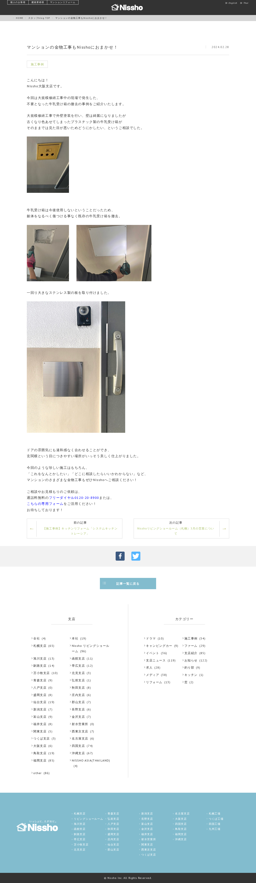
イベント (152, 653)
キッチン (191, 675)
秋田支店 (78, 687)
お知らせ (191, 660)
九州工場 (214, 829)
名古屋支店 (80, 738)
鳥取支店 (39, 753)
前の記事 (80, 528)
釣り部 (189, 667)
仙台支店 (39, 702)
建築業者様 (37, 2)
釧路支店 (39, 665)
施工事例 (191, 638)
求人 (149, 667)
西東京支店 (80, 731)
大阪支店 (39, 746)
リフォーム (154, 682)
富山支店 (39, 717)
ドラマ (151, 638)
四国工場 (214, 824)
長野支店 (78, 709)
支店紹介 (191, 653)
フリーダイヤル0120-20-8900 (74, 497)
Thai (246, 3)
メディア (152, 675)
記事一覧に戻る (127, 583)
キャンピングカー (159, 646)
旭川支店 (39, 658)
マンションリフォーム (63, 2)
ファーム (191, 646)
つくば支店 (41, 738)
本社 (75, 638)
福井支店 (39, 724)
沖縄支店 (78, 753)
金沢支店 (78, 717)
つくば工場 (216, 818)
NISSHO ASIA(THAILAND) (91, 760)
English (233, 3)
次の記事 (175, 528)
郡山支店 (78, 702)
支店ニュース (156, 660)
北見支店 (78, 673)
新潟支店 (39, 709)
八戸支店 (39, 687)
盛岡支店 (39, 695)
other (37, 773)
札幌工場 (214, 813)
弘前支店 (78, 680)
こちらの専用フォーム (45, 503)
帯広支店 (78, 665)
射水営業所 (80, 724)
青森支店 (39, 680)
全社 (36, 638)
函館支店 (78, 658)
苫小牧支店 (41, 673)
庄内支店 (78, 695)
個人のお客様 (18, 2)
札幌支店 (39, 646)
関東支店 (39, 731)
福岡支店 (39, 760)
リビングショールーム (88, 818)
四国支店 (78, 746)
